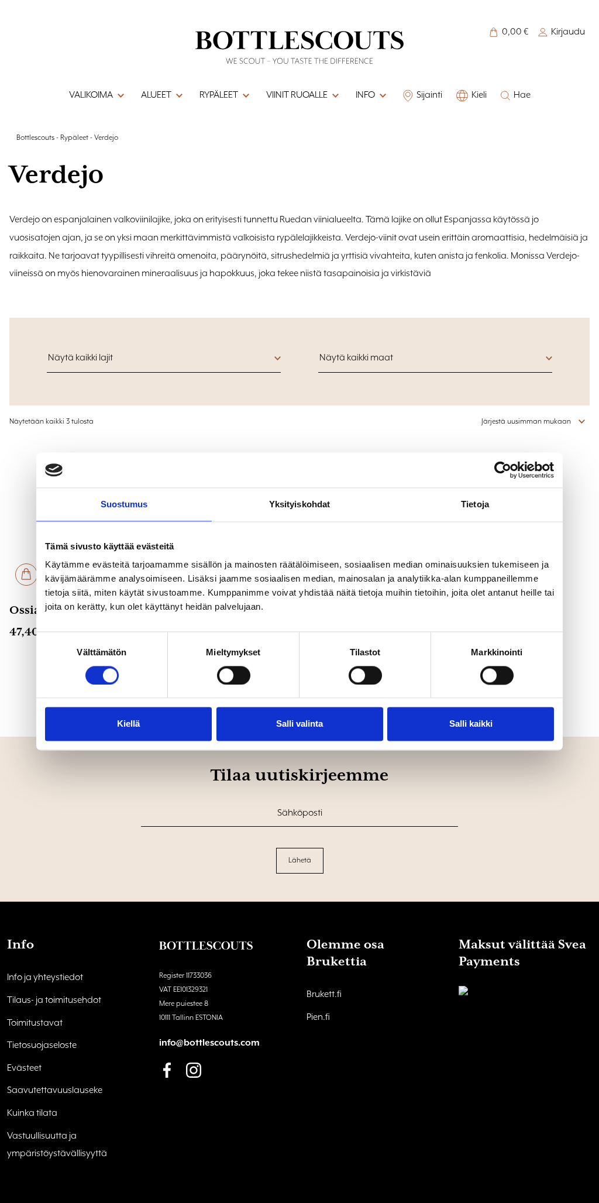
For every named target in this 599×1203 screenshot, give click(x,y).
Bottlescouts (35, 137)
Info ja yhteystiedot (45, 977)
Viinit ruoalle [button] (297, 95)
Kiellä (128, 724)
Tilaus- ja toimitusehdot (54, 1000)
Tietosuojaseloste (42, 1045)
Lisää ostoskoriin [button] (26, 574)
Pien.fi (318, 1017)
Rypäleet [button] (218, 95)
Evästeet (24, 1068)
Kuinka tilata (32, 1113)
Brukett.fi (324, 994)
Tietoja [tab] (475, 504)
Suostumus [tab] (124, 504)
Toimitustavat (35, 1023)
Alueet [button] (156, 95)
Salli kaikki (471, 724)
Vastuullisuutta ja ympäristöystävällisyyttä (57, 1145)
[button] (382, 96)
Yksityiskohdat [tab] (299, 504)
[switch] (233, 675)
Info (365, 95)
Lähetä (299, 860)
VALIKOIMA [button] (91, 95)
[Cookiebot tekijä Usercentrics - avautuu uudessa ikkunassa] (503, 470)
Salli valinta (299, 724)
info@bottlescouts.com (209, 1043)
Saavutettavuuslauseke (54, 1090)
